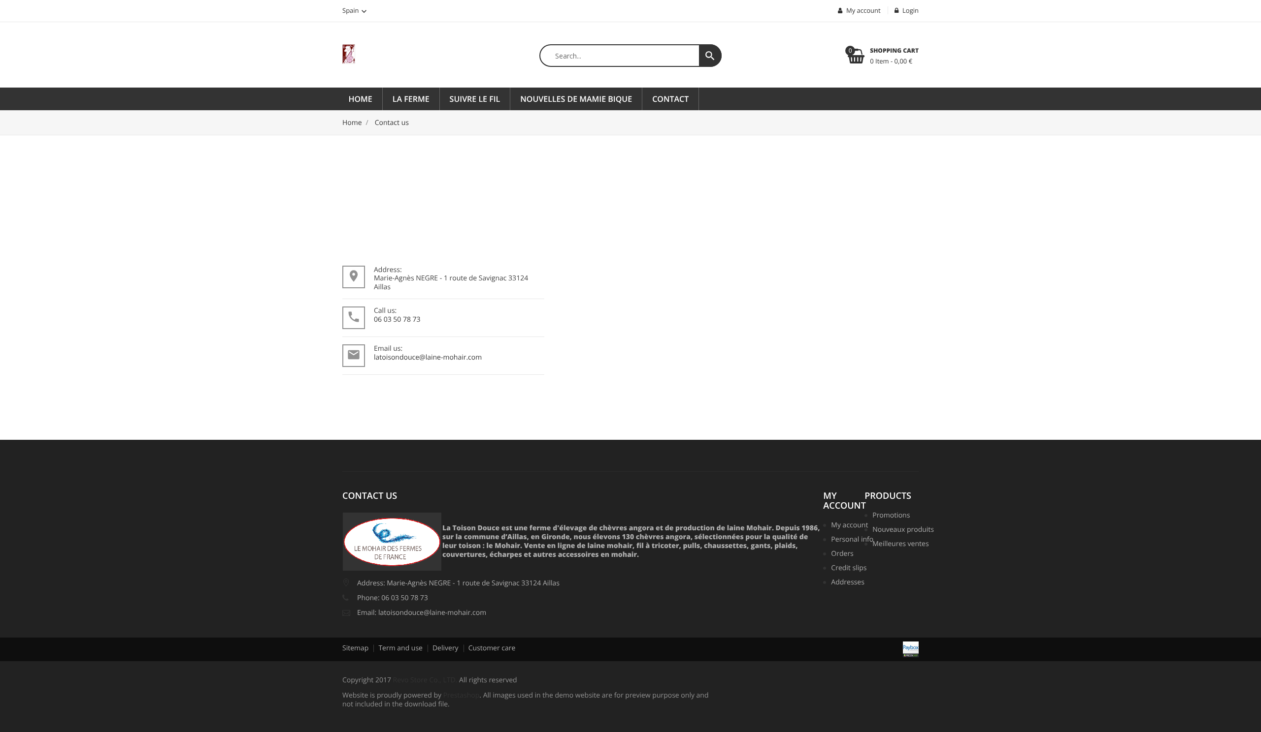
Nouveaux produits (899, 530)
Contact (670, 98)
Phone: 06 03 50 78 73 (392, 598)
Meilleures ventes (899, 545)
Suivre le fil (475, 98)
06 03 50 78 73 (397, 319)
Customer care (492, 648)
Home (360, 98)
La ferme (411, 98)
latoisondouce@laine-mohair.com (428, 357)
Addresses (847, 583)
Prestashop (461, 695)
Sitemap (355, 648)
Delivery (445, 648)
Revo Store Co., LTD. (425, 680)
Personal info (851, 540)
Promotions (891, 516)
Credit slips (848, 569)
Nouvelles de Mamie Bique (576, 98)
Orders (842, 554)
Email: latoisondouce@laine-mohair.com (421, 612)
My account (844, 501)
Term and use (400, 648)
